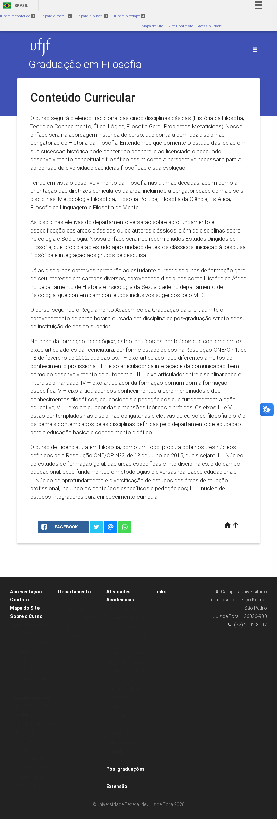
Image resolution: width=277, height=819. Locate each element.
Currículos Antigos (30, 759)
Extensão (116, 786)
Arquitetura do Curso (32, 714)
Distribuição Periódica (33, 723)
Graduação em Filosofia (85, 64)
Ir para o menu (56, 16)
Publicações (120, 760)
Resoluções (71, 636)
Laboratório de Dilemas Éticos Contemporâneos (125, 725)
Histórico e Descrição (32, 643)
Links (160, 591)
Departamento (74, 591)
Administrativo (74, 609)
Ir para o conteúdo (17, 16)
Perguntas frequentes (33, 786)
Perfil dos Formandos (32, 705)
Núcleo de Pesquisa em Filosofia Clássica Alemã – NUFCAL (129, 680)
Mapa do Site (152, 26)
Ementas (21, 750)
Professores (71, 600)
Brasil (14, 5)
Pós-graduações (125, 769)
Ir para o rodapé (129, 16)
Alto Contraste (180, 26)
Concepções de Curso (33, 634)
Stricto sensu (121, 777)
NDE (65, 627)
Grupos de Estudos (126, 608)
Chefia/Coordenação (79, 618)
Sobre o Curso (26, 616)
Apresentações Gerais (33, 625)
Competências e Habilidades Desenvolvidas (28, 661)
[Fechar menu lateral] (255, 49)
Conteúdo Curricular (31, 696)
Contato (19, 599)
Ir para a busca (92, 16)
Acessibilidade (210, 26)
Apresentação (26, 591)
